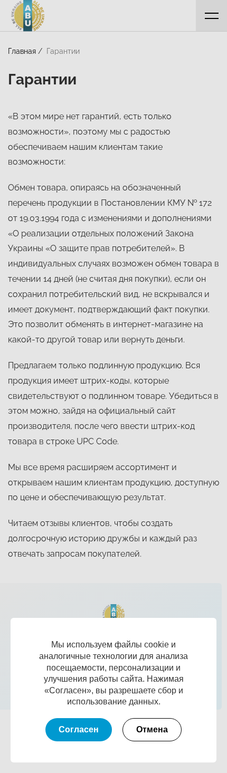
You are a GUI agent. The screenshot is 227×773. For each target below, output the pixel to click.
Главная (22, 51)
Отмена (152, 729)
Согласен (79, 729)
